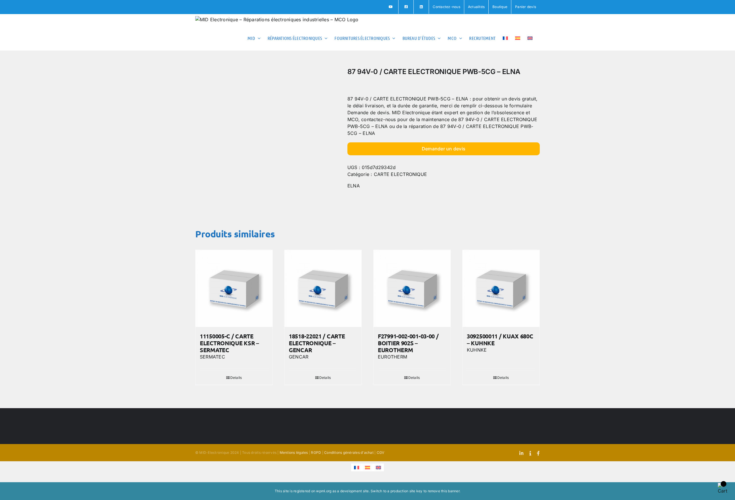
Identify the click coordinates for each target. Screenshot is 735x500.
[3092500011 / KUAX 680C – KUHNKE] (501, 288)
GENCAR (298, 357)
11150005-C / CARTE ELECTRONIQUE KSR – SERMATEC (229, 343)
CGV (380, 452)
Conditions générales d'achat (349, 452)
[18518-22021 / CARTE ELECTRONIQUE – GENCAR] (323, 288)
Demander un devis (443, 149)
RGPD (316, 452)
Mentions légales (294, 452)
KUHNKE (477, 350)
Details (236, 377)
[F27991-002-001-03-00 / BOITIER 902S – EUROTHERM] (412, 288)
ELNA (353, 186)
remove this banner (443, 491)
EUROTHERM (392, 357)
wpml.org (323, 491)
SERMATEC (212, 357)
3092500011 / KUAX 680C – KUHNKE (500, 339)
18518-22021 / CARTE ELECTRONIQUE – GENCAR (317, 343)
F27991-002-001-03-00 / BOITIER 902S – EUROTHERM (408, 343)
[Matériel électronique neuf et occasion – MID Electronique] (267, 139)
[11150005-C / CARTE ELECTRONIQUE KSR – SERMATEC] (234, 288)
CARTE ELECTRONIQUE (400, 174)
